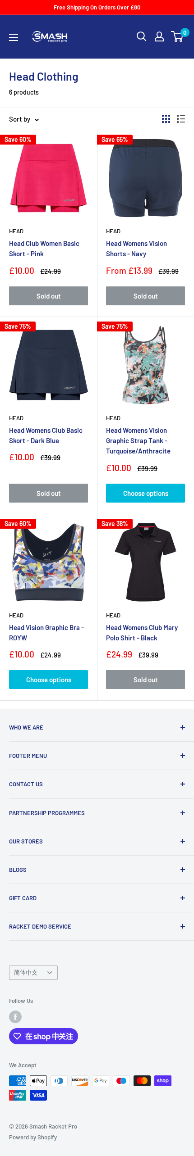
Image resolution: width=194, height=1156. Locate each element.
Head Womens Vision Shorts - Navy (136, 248)
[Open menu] (13, 37)
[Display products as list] (181, 119)
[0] (177, 36)
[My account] (159, 36)
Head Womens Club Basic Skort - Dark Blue (46, 435)
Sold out (49, 296)
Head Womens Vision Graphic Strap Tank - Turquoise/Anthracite (138, 440)
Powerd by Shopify (33, 1137)
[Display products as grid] (166, 119)
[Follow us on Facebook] (15, 1017)
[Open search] (142, 36)
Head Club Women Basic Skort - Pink (44, 248)
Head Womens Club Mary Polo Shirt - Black (142, 632)
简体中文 (25, 972)
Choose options (145, 493)
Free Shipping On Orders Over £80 (97, 7)
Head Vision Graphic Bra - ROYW (46, 632)
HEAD (16, 231)
